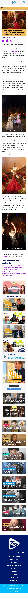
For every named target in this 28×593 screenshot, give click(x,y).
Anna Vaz (14, 51)
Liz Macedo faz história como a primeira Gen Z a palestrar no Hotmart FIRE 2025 (14, 443)
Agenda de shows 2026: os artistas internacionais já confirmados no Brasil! (13, 429)
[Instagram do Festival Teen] (5, 552)
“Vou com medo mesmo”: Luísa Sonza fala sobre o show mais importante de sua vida (12, 267)
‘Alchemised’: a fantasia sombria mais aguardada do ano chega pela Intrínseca (14, 499)
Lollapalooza (14, 557)
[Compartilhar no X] (7, 41)
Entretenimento (14, 566)
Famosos (4, 8)
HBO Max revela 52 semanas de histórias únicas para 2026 (14, 486)
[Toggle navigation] (4, 2)
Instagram (5, 256)
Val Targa (7, 200)
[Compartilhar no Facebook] (3, 41)
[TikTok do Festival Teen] (9, 552)
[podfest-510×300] (14, 287)
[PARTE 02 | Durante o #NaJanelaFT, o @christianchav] (14, 372)
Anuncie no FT (14, 574)
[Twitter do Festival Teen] (14, 552)
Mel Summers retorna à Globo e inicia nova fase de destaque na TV (14, 528)
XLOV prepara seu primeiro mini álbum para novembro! (14, 514)
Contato (14, 577)
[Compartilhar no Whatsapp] (10, 41)
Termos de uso (14, 591)
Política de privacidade (14, 588)
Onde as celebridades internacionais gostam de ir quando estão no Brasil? (14, 273)
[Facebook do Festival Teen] (18, 552)
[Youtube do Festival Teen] (23, 552)
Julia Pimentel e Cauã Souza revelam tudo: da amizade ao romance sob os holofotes (13, 457)
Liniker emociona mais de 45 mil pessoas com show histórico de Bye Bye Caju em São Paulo (14, 412)
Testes (14, 571)
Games (14, 569)
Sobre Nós (14, 580)
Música (14, 563)
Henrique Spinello (9, 39)
